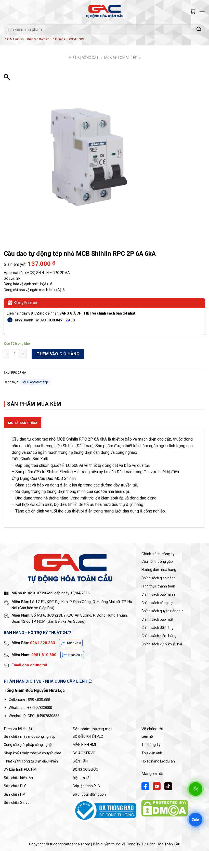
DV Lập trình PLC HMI (20, 769)
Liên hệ (147, 736)
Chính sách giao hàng (158, 578)
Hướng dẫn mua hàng (158, 570)
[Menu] (202, 11)
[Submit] (199, 29)
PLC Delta (58, 39)
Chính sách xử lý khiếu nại (161, 644)
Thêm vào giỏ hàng (58, 354)
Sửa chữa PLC (15, 786)
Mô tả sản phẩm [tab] (22, 423)
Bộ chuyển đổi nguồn (89, 794)
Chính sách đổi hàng (157, 627)
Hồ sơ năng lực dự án (158, 761)
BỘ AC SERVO (84, 753)
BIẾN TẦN (80, 761)
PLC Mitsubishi (14, 39)
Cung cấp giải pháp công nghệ (27, 745)
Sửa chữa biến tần (18, 778)
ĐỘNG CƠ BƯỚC (85, 769)
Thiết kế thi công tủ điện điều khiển (31, 761)
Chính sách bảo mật (157, 619)
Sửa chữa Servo (17, 802)
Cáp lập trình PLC (86, 786)
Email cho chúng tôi (29, 665)
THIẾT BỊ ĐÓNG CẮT (83, 58)
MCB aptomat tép (120, 58)
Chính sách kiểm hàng (158, 636)
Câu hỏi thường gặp (157, 561)
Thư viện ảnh (151, 753)
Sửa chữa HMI (15, 794)
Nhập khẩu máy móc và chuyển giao (32, 753)
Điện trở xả (81, 778)
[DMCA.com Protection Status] (164, 808)
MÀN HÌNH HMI (84, 745)
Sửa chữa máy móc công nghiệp (29, 736)
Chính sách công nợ (157, 603)
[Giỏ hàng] (192, 11)
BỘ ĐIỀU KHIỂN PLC (88, 736)
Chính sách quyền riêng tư (162, 611)
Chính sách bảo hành (158, 594)
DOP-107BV (76, 39)
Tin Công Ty (151, 745)
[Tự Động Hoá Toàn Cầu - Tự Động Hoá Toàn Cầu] (104, 11)
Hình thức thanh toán (158, 586)
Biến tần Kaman (38, 39)
